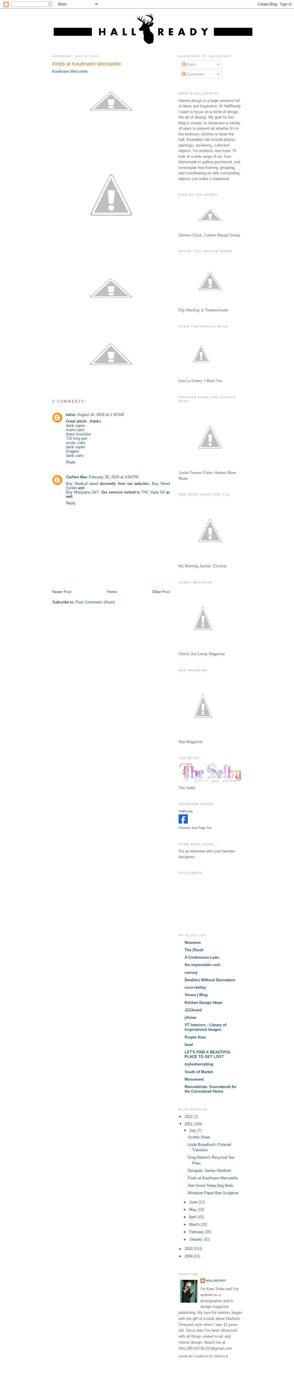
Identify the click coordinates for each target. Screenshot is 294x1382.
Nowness (193, 942)
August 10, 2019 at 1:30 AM (100, 414)
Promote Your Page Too (195, 828)
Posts (190, 64)
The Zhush (194, 950)
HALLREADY (216, 1280)
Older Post (161, 592)
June (193, 1202)
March (195, 1224)
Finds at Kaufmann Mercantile (86, 64)
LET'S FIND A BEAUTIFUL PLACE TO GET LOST (208, 1054)
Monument (194, 1079)
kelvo (71, 414)
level (189, 1045)
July (193, 1130)
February (197, 1232)
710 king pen (76, 438)
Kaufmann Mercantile (70, 71)
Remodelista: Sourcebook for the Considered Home (211, 1089)
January (196, 1239)
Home (112, 592)
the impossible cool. (203, 965)
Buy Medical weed (82, 483)
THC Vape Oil (153, 492)
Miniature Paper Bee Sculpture (213, 1193)
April (193, 1217)
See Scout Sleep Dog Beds (210, 1185)
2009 (189, 1256)
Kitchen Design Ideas (203, 1002)
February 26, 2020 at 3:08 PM (113, 477)
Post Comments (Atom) (95, 602)
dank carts (75, 455)
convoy (191, 972)
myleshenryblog (199, 1064)
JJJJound (193, 1010)
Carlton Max (76, 477)
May (193, 1209)
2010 (189, 1249)
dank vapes (75, 425)
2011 (189, 1124)
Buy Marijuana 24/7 (82, 492)
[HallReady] (183, 822)
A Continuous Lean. (202, 957)
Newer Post (61, 592)
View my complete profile (204, 1356)
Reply (71, 462)
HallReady (186, 811)
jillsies (190, 1017)
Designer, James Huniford (209, 1170)
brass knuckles (78, 434)
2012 (189, 1116)
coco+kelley (195, 987)
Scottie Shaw (199, 1137)
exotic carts (76, 443)
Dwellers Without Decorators (210, 980)
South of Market (199, 1072)
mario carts (75, 430)
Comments (195, 74)
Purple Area (195, 1037)
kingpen (72, 451)
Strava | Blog (196, 995)
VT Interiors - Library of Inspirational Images (205, 1027)
